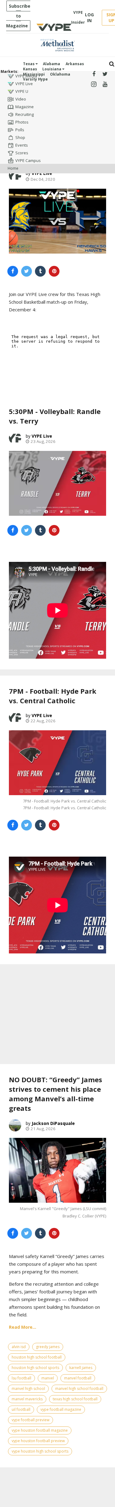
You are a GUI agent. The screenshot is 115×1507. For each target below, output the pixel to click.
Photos (22, 122)
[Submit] (111, 64)
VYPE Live (24, 83)
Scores (21, 153)
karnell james (80, 1367)
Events (21, 145)
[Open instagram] (94, 84)
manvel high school (28, 1388)
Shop (20, 137)
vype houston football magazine (40, 1430)
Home (13, 168)
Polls (19, 129)
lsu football (21, 1378)
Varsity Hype (35, 79)
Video (20, 99)
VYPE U (21, 91)
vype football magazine (60, 1409)
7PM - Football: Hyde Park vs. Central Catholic (52, 695)
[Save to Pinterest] (54, 271)
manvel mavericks (27, 1399)
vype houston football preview (38, 1440)
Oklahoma (60, 74)
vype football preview (30, 1419)
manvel (47, 1378)
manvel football (77, 1378)
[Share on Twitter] (26, 271)
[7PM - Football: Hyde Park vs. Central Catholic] (57, 762)
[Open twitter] (105, 74)
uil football (21, 1409)
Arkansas (75, 63)
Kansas (30, 69)
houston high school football (37, 1357)
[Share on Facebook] (12, 271)
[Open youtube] (105, 84)
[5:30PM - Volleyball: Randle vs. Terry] (57, 483)
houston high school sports (35, 1367)
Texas (29, 63)
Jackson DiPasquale (53, 1123)
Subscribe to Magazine (18, 16)
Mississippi (34, 74)
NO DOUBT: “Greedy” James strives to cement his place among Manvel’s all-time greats (55, 1093)
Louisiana (52, 69)
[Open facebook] (94, 74)
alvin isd (19, 1346)
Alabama (51, 63)
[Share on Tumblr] (40, 271)
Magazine (24, 106)
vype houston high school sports (40, 1451)
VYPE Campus (28, 160)
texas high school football (75, 1399)
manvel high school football (79, 1388)
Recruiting (24, 114)
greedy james (47, 1346)
